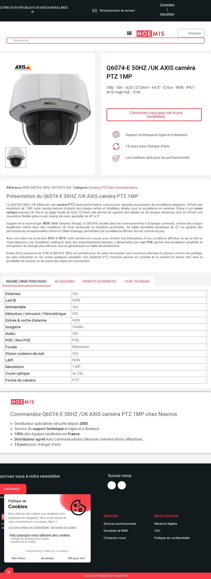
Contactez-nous (115, 538)
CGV (157, 531)
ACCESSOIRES (65, 281)
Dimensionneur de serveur (117, 10)
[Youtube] (112, 485)
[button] (9, 109)
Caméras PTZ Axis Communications (113, 187)
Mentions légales (165, 524)
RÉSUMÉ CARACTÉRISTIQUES (26, 281)
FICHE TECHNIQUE (137, 281)
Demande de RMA (116, 531)
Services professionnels (120, 524)
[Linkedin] (122, 485)
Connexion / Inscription (167, 9)
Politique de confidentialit (171, 538)
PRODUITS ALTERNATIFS (99, 281)
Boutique (194, 33)
